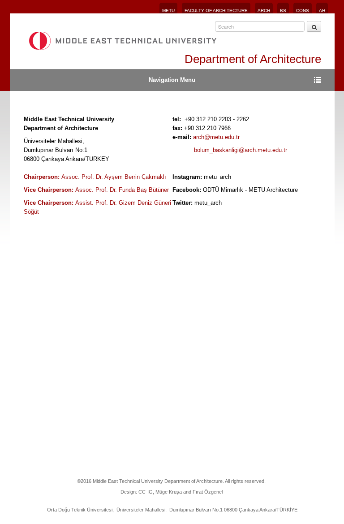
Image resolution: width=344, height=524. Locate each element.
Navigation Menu (172, 79)
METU (168, 10)
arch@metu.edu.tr (216, 137)
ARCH (264, 10)
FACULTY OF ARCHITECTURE (216, 10)
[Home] (122, 41)
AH (322, 10)
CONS (302, 10)
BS (283, 10)
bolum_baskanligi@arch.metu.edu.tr (240, 150)
